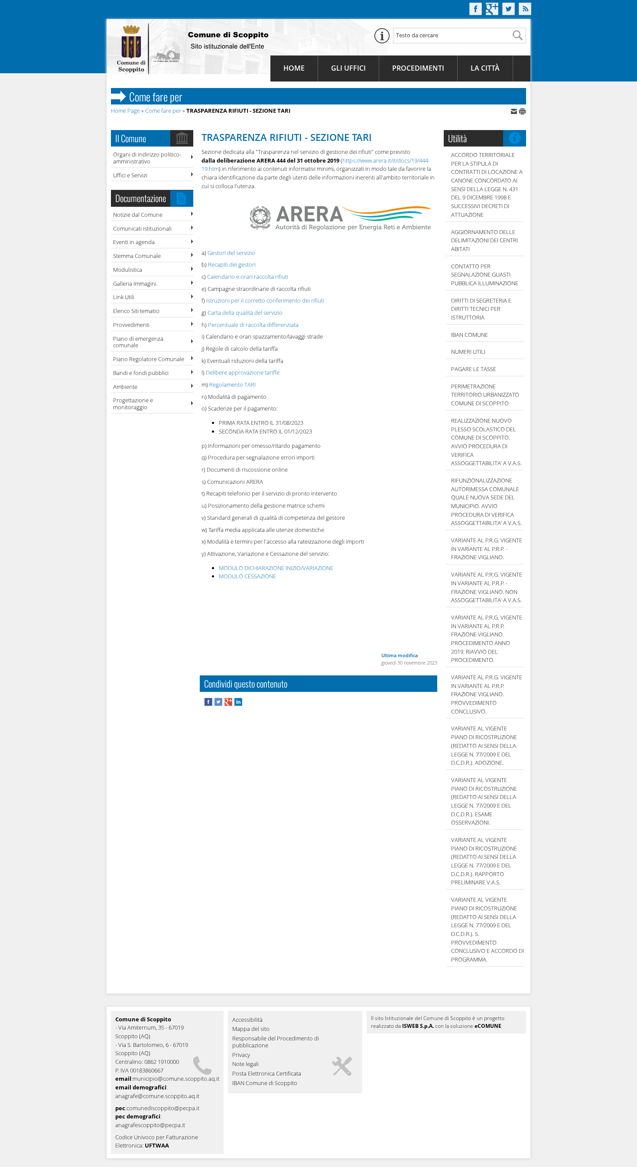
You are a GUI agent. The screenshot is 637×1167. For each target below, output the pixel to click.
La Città (485, 68)
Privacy (241, 1055)
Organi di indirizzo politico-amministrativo (147, 157)
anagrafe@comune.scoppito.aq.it (157, 1096)
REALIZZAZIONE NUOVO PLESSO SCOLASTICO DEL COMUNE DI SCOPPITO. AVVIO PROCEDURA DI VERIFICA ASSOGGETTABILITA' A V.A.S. (486, 442)
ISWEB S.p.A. (418, 1026)
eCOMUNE (487, 1026)
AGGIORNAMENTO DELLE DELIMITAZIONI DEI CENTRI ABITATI (484, 240)
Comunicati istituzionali (142, 228)
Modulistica (127, 270)
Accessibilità (247, 1020)
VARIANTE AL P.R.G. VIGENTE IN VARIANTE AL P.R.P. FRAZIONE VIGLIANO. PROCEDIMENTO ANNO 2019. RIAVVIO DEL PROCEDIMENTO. (486, 638)
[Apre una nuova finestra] (209, 704)
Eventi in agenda (134, 242)
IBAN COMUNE (469, 335)
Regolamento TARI (232, 384)
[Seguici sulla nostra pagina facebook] (475, 12)
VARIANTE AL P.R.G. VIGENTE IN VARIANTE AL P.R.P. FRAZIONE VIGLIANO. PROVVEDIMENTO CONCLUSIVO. (486, 694)
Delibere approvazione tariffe (243, 372)
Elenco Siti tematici (136, 311)
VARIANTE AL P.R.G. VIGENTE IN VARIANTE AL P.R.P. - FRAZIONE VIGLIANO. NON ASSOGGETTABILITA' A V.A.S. (486, 587)
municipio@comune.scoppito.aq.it (176, 1078)
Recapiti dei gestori (232, 264)
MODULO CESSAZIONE (247, 576)
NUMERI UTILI (468, 351)
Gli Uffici (348, 68)
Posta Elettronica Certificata (266, 1073)
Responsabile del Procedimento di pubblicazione (275, 1042)
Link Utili (123, 297)
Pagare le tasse (473, 369)
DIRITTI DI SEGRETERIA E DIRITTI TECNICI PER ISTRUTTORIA (481, 309)
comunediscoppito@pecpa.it (163, 1108)
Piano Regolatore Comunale (148, 359)
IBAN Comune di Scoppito (264, 1083)
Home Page (125, 110)
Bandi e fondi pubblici (141, 373)
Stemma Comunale (137, 256)
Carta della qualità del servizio (245, 312)
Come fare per (163, 110)
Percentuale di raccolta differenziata (253, 325)
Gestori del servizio (231, 253)
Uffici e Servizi (130, 175)
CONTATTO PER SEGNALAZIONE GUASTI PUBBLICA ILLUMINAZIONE (484, 274)
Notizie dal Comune (137, 214)
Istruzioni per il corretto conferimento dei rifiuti (265, 300)
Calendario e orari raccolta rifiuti (247, 276)
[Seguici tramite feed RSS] (525, 12)
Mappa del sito (251, 1029)
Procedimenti (418, 68)
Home (294, 68)
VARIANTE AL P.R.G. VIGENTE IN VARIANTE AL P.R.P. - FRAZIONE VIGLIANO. (486, 548)
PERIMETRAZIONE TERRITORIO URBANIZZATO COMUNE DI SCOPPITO (485, 394)
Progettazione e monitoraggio (133, 403)
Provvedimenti (131, 325)
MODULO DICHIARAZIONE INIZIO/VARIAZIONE (276, 568)
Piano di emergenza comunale (138, 342)
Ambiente (125, 387)
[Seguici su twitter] (508, 12)
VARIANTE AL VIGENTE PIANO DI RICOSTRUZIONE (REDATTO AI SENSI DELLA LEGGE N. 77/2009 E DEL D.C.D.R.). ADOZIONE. (484, 745)
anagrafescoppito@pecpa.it (150, 1125)
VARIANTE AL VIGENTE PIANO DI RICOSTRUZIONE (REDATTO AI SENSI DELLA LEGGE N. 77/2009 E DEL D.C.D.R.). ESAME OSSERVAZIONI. (484, 801)
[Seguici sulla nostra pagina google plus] (492, 12)
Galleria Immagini (134, 283)
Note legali (245, 1064)
